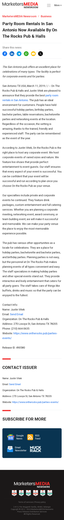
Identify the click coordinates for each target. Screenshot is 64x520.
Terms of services (25, 502)
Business (46, 16)
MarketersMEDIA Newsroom (19, 16)
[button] (48, 5)
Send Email (16, 314)
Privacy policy (40, 502)
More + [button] (58, 5)
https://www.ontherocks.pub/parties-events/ (35, 402)
